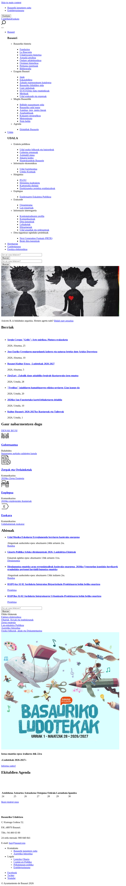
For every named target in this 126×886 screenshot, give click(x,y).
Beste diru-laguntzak (30, 241)
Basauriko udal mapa (30, 107)
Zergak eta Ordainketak (16, 469)
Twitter (10, 875)
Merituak (24, 93)
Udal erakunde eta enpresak (33, 96)
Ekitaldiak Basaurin (29, 129)
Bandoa (11, 546)
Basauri (11, 32)
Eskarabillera (26, 79)
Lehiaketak (25, 224)
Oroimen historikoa (29, 63)
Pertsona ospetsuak (29, 66)
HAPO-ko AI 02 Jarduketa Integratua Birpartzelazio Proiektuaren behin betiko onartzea (53, 584)
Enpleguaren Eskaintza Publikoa (35, 196)
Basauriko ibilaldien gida (32, 85)
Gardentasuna (14, 246)
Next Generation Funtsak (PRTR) (36, 238)
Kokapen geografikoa (30, 115)
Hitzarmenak (26, 227)
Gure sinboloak (27, 88)
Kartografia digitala (29, 185)
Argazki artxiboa (28, 57)
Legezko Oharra (21, 859)
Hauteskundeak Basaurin (32, 160)
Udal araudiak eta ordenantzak (34, 230)
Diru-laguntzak (27, 221)
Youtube (11, 878)
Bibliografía (25, 68)
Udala (10, 132)
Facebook (12, 872)
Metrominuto (26, 118)
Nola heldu (25, 121)
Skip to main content (11, 2)
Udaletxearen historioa (30, 55)
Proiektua (12, 590)
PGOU (23, 180)
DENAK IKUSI (9, 430)
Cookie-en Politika (23, 862)
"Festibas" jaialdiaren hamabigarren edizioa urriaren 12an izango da (43, 387)
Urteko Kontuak (27, 171)
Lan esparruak (26, 207)
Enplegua (7, 492)
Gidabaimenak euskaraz (12, 524)
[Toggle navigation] (2, 27)
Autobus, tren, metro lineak (33, 110)
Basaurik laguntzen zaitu (19, 7)
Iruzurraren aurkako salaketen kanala (19, 453)
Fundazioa (25, 49)
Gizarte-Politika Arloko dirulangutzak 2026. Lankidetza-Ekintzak (41, 552)
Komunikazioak (27, 219)
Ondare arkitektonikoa (30, 60)
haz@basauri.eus (17, 843)
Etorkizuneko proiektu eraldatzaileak (37, 188)
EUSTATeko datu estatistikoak (34, 90)
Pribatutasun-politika (23, 864)
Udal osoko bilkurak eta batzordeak (37, 149)
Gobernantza (9, 444)
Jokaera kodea (26, 158)
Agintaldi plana (27, 155)
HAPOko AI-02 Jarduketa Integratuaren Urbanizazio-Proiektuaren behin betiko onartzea (54, 596)
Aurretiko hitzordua (10, 628)
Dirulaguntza (13, 560)
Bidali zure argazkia (63, 320)
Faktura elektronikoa (11, 617)
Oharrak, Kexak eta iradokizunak (17, 619)
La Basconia (26, 52)
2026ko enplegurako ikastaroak (16, 501)
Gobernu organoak (29, 152)
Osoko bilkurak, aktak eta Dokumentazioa (21, 630)
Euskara (6, 16)
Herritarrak (12, 243)
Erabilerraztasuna (15, 10)
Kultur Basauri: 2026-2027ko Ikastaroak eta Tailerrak (35, 411)
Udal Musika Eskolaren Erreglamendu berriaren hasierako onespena (43, 537)
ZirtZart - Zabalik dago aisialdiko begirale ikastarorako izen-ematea (42, 375)
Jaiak (22, 77)
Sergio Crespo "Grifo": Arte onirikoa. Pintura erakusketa (37, 339)
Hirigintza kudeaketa (30, 183)
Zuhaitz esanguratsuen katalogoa (35, 82)
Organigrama (26, 205)
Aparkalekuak (26, 113)
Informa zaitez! (8, 766)
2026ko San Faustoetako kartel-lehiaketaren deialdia (34, 399)
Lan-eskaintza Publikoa (12, 625)
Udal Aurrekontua (28, 169)
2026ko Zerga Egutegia (12, 478)
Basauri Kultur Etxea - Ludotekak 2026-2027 (31, 363)
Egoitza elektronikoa (17, 249)
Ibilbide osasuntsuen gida (32, 104)
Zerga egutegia (8, 622)
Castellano (6, 19)
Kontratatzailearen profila (32, 216)
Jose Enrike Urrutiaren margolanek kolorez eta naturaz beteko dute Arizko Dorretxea (52, 351)
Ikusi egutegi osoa (10, 802)
